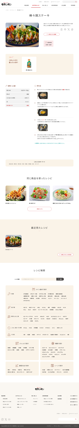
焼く (33, 164)
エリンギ (26, 321)
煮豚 (57, 350)
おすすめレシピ (35, 5)
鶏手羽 (32, 298)
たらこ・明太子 (59, 309)
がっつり (37, 164)
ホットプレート (21, 372)
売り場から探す (6, 404)
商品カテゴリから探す (7, 401)
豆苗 (32, 321)
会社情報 (64, 5)
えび (30, 309)
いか (65, 307)
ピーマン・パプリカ (28, 316)
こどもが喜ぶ (52, 372)
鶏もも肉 (57, 296)
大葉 (31, 318)
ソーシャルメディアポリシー (67, 425)
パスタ (41, 328)
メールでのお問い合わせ (48, 404)
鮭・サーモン (32, 307)
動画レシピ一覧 (20, 404)
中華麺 (36, 328)
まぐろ (25, 307)
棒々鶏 (19, 164)
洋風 (20, 347)
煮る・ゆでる (27, 369)
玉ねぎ (48, 318)
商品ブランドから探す (7, 407)
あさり (34, 309)
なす (48, 316)
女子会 (44, 372)
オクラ (65, 316)
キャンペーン (35, 398)
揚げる (20, 369)
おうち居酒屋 (66, 369)
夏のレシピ (50, 369)
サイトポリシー (49, 425)
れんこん (61, 318)
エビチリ (53, 352)
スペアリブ (61, 347)
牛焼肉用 (26, 294)
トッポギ (64, 354)
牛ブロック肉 (43, 294)
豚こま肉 (50, 296)
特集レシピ (19, 407)
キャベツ (37, 318)
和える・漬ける (11, 372)
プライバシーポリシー (57, 425)
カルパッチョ (46, 352)
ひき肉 (38, 298)
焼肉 (18, 350)
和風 (26, 164)
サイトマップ (76, 425)
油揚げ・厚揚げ (54, 334)
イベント (34, 404)
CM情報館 (35, 401)
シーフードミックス (43, 309)
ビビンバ (57, 354)
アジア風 (32, 347)
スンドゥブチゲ (46, 356)
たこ (25, 309)
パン (54, 328)
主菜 (23, 164)
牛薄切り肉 (51, 294)
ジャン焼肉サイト (73, 395)
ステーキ (45, 347)
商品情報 (26, 5)
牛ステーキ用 (34, 294)
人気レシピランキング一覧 (22, 401)
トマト (36, 316)
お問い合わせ (46, 1)
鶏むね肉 (11, 164)
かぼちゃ (55, 318)
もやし (37, 321)
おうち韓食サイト (73, 398)
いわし (44, 307)
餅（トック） (60, 328)
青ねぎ (15, 164)
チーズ (39, 334)
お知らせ (40, 1)
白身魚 (53, 307)
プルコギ (45, 354)
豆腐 (29, 334)
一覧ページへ (39, 209)
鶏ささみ (26, 298)
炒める (14, 369)
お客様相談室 (54, 5)
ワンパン (59, 372)
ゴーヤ (25, 318)
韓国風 (14, 347)
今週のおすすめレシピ (21, 398)
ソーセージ (64, 298)
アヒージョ (62, 350)
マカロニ (48, 328)
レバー (50, 298)
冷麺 (53, 356)
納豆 (34, 334)
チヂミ (51, 354)
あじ (39, 307)
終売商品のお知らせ (48, 401)
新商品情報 (5, 398)
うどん (25, 328)
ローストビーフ (53, 347)
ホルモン (44, 298)
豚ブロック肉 (43, 296)
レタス (42, 318)
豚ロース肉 (34, 296)
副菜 (23, 350)
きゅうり (42, 316)
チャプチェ (60, 352)
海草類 (51, 309)
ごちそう (66, 372)
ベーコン (57, 298)
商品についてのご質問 (48, 398)
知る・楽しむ (45, 5)
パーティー (57, 369)
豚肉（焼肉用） (59, 294)
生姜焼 (44, 350)
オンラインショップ (56, 1)
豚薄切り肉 (26, 296)
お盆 (44, 369)
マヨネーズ (45, 334)
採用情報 (73, 5)
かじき (59, 307)
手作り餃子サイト (74, 401)
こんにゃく (63, 334)
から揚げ (51, 350)
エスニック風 (11, 350)
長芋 (67, 318)
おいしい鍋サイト (74, 404)
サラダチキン (27, 300)
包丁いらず (29, 372)
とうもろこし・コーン (56, 316)
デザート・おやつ (30, 350)
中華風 (30, 164)
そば (31, 328)
